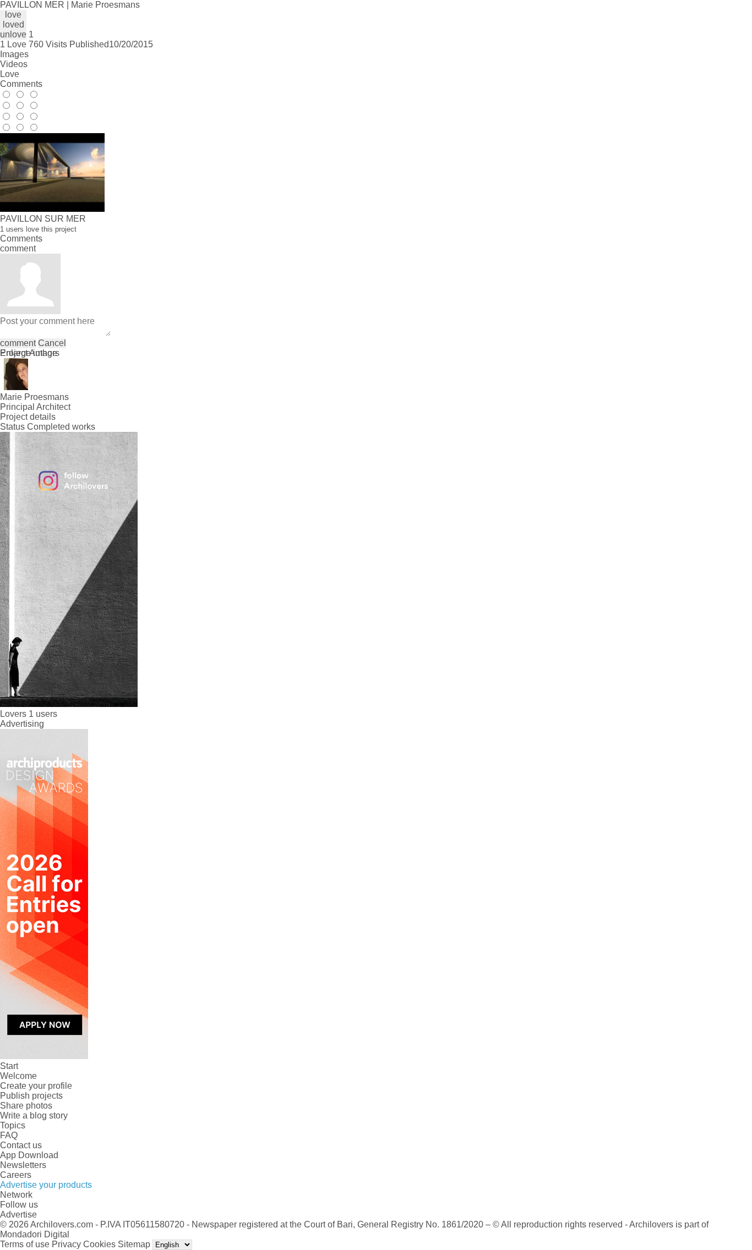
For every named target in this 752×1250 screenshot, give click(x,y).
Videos (14, 64)
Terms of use (25, 1244)
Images (14, 54)
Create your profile (36, 1085)
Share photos (26, 1105)
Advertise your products (46, 1184)
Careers (15, 1175)
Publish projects (31, 1095)
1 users (43, 714)
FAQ (9, 1135)
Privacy (66, 1244)
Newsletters (23, 1165)
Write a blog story (34, 1115)
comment (18, 343)
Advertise (18, 1214)
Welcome (18, 1076)
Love (9, 74)
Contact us (21, 1145)
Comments (21, 84)
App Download (29, 1155)
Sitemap (134, 1244)
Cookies (99, 1244)
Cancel (52, 343)
